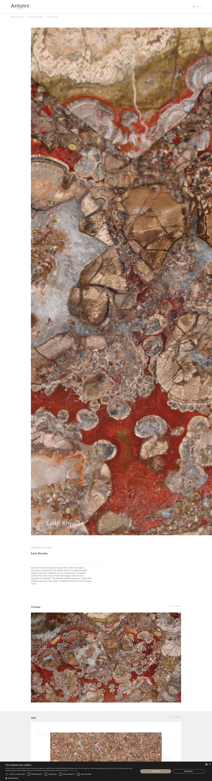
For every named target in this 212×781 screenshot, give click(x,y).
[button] (70, 778)
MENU (198, 7)
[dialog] (106, 771)
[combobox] (206, 764)
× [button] (209, 764)
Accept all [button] (155, 771)
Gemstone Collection (35, 17)
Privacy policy (72, 770)
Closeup (35, 607)
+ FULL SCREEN (175, 606)
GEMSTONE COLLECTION (41, 547)
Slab (33, 717)
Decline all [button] (188, 771)
